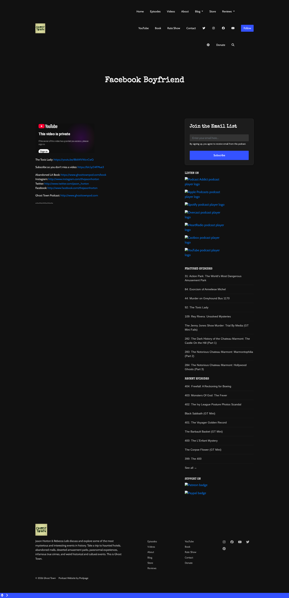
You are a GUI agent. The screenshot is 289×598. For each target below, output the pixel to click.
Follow (247, 28)
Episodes (155, 11)
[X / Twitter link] (204, 28)
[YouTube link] (233, 28)
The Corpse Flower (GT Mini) (203, 449)
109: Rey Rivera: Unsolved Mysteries (208, 316)
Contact (191, 28)
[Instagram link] (214, 28)
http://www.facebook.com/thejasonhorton (73, 188)
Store (212, 11)
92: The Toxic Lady (196, 307)
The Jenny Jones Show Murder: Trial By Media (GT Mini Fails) (217, 327)
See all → (191, 467)
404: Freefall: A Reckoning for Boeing (208, 386)
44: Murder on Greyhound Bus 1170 (207, 298)
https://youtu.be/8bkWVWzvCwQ (74, 159)
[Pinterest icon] (224, 548)
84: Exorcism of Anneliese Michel (205, 289)
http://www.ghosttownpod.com (79, 195)
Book (158, 28)
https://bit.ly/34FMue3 (91, 167)
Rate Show (173, 28)
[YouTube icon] (240, 542)
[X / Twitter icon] (248, 542)
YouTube (143, 28)
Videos (171, 11)
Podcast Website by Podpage (73, 578)
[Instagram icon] (224, 542)
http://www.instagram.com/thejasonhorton (73, 179)
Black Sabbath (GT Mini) (200, 413)
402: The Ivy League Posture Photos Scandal (213, 404)
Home (140, 11)
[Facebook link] (223, 28)
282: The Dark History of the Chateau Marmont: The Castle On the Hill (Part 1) (217, 340)
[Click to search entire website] (233, 45)
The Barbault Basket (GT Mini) (204, 431)
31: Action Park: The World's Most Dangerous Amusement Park (213, 278)
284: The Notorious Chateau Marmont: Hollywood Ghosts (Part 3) (216, 367)
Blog (198, 11)
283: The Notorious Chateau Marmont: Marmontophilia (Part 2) (219, 354)
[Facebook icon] (232, 542)
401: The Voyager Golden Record (206, 422)
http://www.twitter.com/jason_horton (66, 183)
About (185, 11)
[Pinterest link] (208, 45)
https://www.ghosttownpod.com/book (83, 175)
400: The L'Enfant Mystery (201, 440)
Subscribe (219, 155)
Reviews (227, 11)
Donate (220, 45)
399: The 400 (193, 458)
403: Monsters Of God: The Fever (206, 395)
